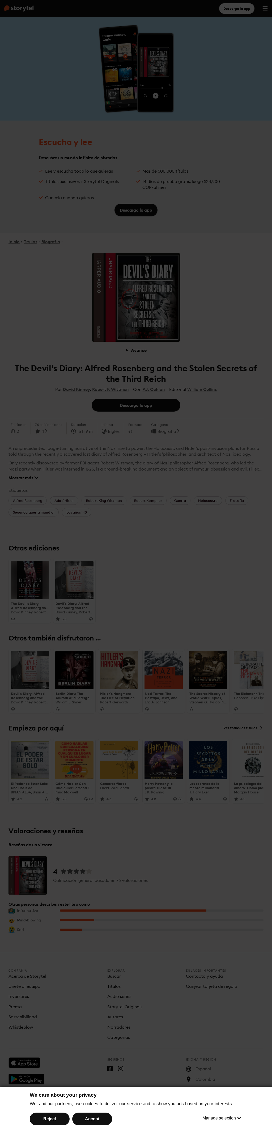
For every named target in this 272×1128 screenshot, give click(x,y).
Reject (49, 1119)
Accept (92, 1119)
